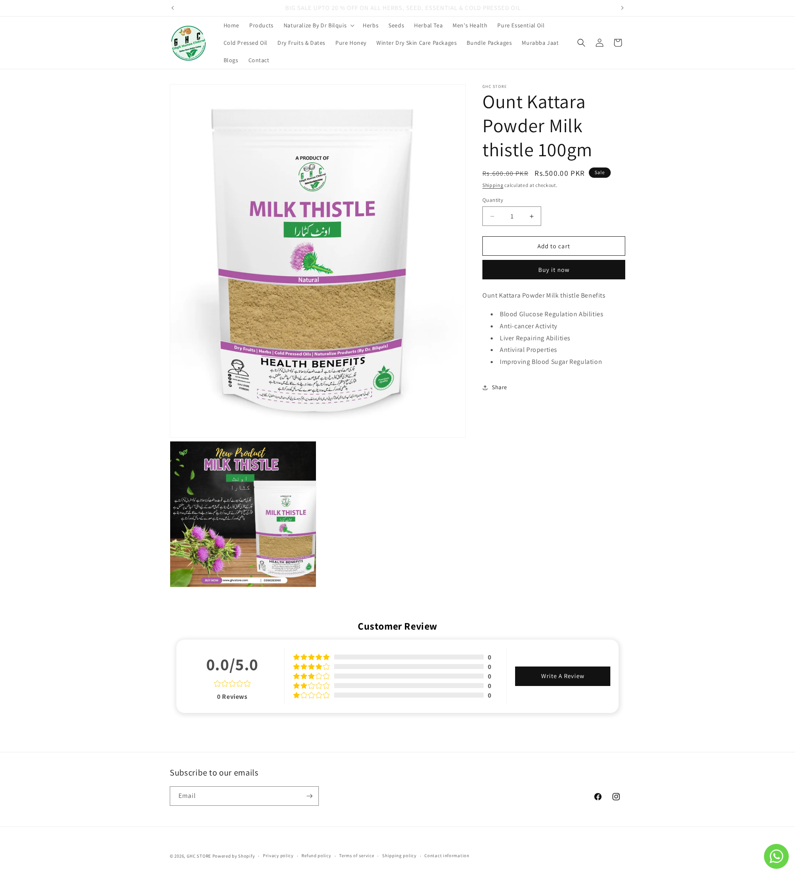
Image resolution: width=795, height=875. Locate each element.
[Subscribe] (309, 796)
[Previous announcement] (173, 8)
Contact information (446, 855)
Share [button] (499, 387)
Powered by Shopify (233, 856)
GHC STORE (199, 856)
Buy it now (554, 270)
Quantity (492, 200)
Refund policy (316, 855)
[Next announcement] (622, 8)
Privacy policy (278, 855)
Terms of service (356, 855)
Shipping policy (399, 855)
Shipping (493, 185)
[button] (318, 25)
